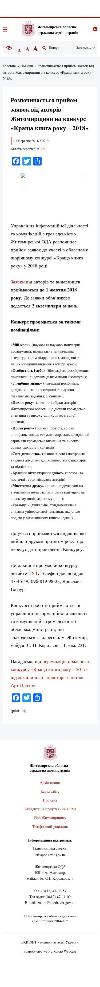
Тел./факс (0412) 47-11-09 (50, 896)
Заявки (18, 281)
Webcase (70, 951)
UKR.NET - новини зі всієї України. (50, 942)
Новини (26, 65)
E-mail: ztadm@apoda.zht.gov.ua (50, 902)
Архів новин (50, 782)
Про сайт (50, 800)
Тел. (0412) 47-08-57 (50, 890)
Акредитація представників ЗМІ (50, 808)
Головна (9, 65)
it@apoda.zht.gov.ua (50, 854)
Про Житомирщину (50, 817)
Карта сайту (50, 791)
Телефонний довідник (50, 826)
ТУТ (33, 573)
